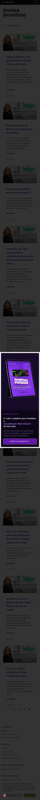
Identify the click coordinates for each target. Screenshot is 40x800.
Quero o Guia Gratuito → (20, 441)
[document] (20, 400)
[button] (37, 355)
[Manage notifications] (4, 795)
